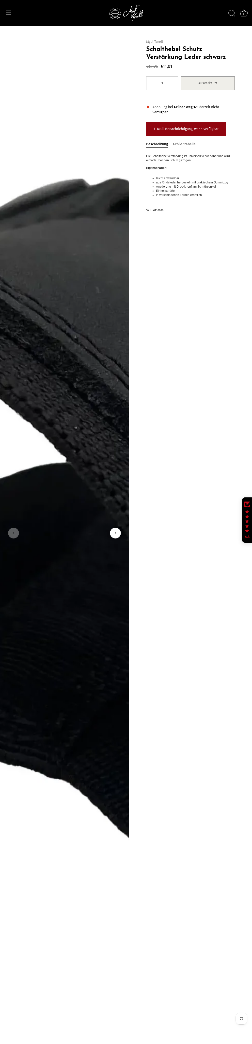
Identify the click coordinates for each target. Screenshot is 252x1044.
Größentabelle (184, 144)
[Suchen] (231, 13)
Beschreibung (157, 144)
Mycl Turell (154, 42)
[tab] (159, 144)
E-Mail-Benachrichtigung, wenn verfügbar (186, 129)
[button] (13, 533)
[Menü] (8, 12)
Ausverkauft (207, 83)
